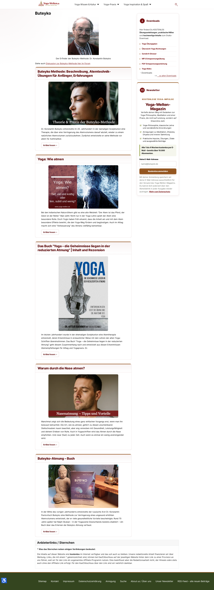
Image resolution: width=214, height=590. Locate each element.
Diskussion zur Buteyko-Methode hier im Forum (68, 63)
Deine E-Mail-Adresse (148, 159)
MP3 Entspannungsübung (153, 59)
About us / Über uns (141, 581)
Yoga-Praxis (110, 4)
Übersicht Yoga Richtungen (154, 49)
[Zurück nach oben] (209, 585)
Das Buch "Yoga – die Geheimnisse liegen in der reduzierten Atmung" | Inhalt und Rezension (74, 248)
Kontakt (55, 581)
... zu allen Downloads (166, 75)
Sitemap (42, 581)
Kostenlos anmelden (158, 171)
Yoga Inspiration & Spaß (136, 4)
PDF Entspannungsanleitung (154, 64)
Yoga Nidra (146, 69)
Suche (123, 581)
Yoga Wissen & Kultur (85, 4)
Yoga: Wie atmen (51, 159)
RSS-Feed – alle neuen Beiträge (193, 581)
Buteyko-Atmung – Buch (56, 458)
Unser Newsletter (164, 581)
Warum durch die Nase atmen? (61, 368)
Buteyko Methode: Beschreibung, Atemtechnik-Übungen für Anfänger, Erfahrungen (74, 73)
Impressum (68, 581)
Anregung (111, 581)
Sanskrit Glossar (149, 54)
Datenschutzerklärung (90, 581)
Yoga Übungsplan (149, 44)
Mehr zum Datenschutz (159, 191)
